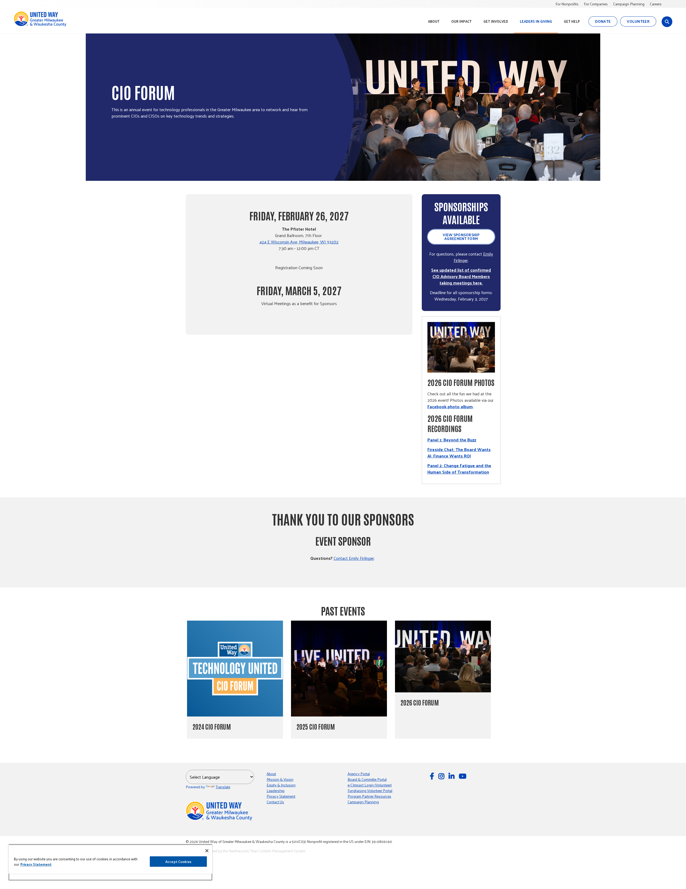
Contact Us (275, 801)
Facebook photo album (450, 406)
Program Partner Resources (369, 796)
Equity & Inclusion (281, 785)
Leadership (276, 790)
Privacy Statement (281, 796)
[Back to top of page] (675, 876)
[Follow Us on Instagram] (442, 776)
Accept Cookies (178, 861)
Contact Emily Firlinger (354, 558)
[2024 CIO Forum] (235, 669)
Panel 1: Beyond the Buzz (451, 440)
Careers (656, 4)
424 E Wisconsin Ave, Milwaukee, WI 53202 (298, 242)
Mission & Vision (280, 779)
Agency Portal (359, 773)
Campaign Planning (628, 4)
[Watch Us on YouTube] (463, 776)
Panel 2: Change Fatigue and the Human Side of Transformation (459, 469)
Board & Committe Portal (367, 779)
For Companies (596, 4)
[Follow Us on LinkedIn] (452, 776)
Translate (223, 786)
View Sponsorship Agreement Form (461, 236)
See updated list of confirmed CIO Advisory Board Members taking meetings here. (461, 276)
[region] (110, 862)
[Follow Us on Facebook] (433, 776)
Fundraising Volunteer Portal (370, 790)
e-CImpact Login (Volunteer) (370, 785)
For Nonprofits (567, 4)
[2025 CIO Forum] (339, 669)
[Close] (206, 850)
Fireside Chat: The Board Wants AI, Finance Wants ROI (459, 452)
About (271, 773)
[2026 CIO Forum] (443, 656)
